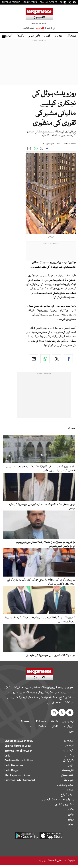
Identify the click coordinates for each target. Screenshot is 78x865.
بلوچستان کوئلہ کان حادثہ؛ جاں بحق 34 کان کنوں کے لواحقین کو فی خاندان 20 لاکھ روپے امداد (41, 582)
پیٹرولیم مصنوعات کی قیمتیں (57, 800)
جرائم (70, 824)
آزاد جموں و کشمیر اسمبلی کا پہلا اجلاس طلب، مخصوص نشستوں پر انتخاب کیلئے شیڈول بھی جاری (40, 469)
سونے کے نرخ (67, 795)
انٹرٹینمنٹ (67, 770)
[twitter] (56, 358)
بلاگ (70, 809)
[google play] (26, 837)
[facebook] (68, 358)
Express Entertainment (20, 780)
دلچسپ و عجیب (65, 785)
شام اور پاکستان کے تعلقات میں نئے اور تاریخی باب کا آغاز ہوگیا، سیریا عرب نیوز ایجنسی (40, 620)
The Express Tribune (18, 775)
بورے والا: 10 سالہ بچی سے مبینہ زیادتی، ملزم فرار (50, 655)
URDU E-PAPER (30, 2)
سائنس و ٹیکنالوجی (63, 804)
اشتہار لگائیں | (29, 28)
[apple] (51, 837)
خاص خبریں (34, 36)
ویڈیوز (70, 819)
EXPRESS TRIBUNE (11, 2)
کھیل (47, 36)
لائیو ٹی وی (40, 28)
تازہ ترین (58, 36)
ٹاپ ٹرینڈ (68, 780)
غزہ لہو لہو (68, 751)
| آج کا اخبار (50, 28)
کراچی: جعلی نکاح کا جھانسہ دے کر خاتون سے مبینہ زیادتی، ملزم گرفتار (42, 506)
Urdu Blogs (11, 770)
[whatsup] (45, 358)
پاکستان (20, 36)
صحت (70, 790)
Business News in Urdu (19, 760)
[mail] (33, 358)
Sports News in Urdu (18, 746)
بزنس (70, 814)
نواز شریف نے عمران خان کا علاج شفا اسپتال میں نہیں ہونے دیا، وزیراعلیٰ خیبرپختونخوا (45, 544)
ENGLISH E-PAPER (48, 2)
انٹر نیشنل (68, 760)
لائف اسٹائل (67, 775)
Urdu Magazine (14, 765)
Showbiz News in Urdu (19, 741)
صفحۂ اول (71, 36)
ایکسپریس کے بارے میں (67, 726)
